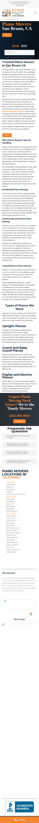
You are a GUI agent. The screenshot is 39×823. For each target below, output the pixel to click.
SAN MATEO (11, 514)
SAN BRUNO (11, 497)
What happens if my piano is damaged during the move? (17, 444)
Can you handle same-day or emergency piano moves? (17, 452)
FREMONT (10, 482)
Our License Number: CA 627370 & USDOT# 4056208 (19, 3)
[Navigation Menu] (35, 13)
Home (4, 19)
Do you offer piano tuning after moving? (18, 436)
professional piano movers (13, 111)
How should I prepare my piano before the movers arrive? (19, 461)
